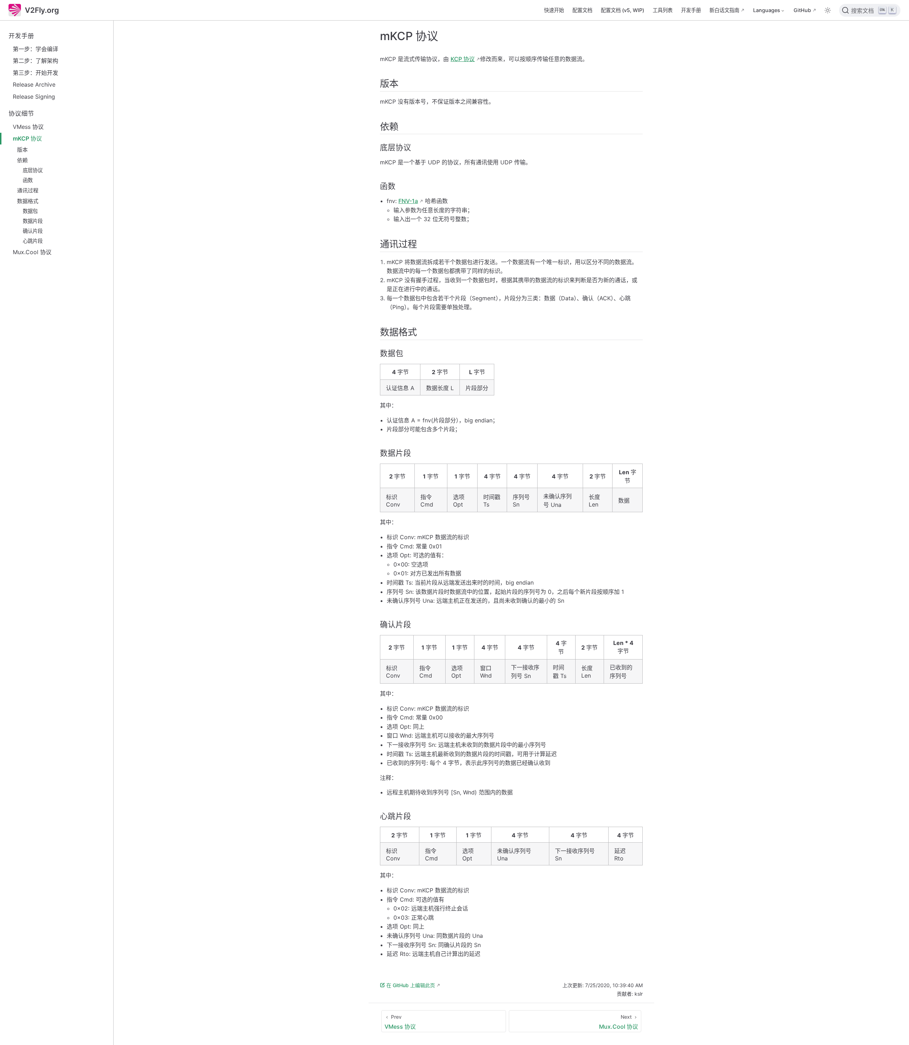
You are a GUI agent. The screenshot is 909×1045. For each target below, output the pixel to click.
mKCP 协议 (27, 138)
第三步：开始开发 (35, 72)
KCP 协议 (463, 58)
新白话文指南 (724, 10)
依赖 (22, 160)
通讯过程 (27, 190)
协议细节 (21, 113)
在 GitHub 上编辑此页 (410, 985)
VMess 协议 (28, 126)
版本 (22, 149)
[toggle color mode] (827, 10)
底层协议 (33, 170)
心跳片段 (33, 241)
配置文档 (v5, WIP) (622, 10)
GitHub (802, 10)
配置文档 (582, 10)
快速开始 (554, 10)
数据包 (30, 211)
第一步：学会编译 (35, 49)
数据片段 (33, 221)
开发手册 (691, 10)
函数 (28, 180)
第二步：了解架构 (35, 60)
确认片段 (33, 231)
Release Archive (34, 84)
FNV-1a (408, 200)
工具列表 (663, 10)
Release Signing (34, 96)
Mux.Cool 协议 (32, 252)
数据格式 (27, 201)
